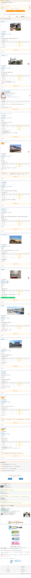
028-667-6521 (3, 319)
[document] (15, 36)
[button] (1, 514)
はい (10, 478)
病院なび (2, 0)
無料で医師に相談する (15, 109)
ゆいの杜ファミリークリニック (6, 113)
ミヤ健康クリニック (4, 55)
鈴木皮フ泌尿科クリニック (5, 234)
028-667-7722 (3, 351)
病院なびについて (23, 569)
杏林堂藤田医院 (3, 428)
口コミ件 (3, 143)
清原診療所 (3, 269)
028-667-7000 (3, 187)
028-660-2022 (3, 247)
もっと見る (2, 217)
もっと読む (26, 174)
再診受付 (8, 297)
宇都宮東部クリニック (5, 209)
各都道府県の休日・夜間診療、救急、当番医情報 (8, 470)
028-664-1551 (3, 376)
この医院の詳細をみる (15, 136)
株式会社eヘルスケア (18, 547)
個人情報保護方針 (23, 571)
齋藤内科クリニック (4, 21)
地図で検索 (22, 16)
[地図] (11, 186)
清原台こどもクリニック (5, 142)
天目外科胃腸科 (3, 182)
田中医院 (2, 305)
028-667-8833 (3, 35)
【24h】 (5, 91)
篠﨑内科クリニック (4, 339)
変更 (29, 7)
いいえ (21, 478)
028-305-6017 (3, 157)
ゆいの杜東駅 (3, 185)
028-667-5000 (3, 213)
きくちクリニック (4, 396)
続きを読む (15, 132)
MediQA (8, 569)
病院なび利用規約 (8, 571)
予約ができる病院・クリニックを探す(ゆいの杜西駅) (9, 468)
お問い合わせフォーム (16, 554)
